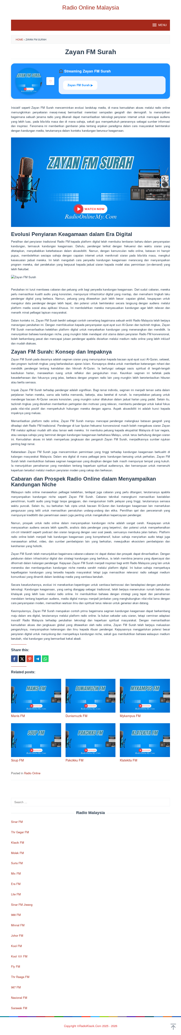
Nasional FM (19, 997)
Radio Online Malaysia (90, 7)
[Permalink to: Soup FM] (36, 740)
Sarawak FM (19, 1008)
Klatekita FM (128, 760)
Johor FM (17, 935)
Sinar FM (17, 822)
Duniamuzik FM (76, 715)
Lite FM (16, 894)
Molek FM (17, 853)
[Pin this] (29, 658)
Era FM (16, 884)
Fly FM (15, 966)
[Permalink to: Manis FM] (36, 696)
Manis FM (18, 715)
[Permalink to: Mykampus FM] (145, 696)
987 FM (16, 987)
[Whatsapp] (45, 658)
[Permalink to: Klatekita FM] (145, 740)
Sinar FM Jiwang (21, 904)
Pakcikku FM (74, 760)
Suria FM (17, 863)
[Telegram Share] (37, 658)
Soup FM (17, 760)
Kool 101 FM (19, 956)
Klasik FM (17, 842)
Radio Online (32, 773)
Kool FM (16, 946)
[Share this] (14, 658)
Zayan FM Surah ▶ (80, 85)
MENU (162, 25)
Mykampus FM (130, 715)
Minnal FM (18, 925)
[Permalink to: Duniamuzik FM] (91, 696)
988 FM (16, 915)
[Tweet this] (22, 658)
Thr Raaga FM (20, 977)
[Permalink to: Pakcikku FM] (91, 740)
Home (19, 39)
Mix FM (16, 873)
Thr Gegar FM (20, 832)
